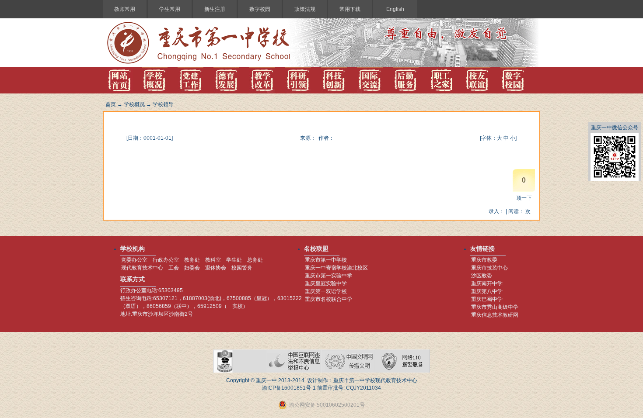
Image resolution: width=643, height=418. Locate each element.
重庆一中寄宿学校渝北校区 (336, 268)
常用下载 (349, 9)
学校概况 (134, 104)
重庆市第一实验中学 (328, 276)
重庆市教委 (484, 260)
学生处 (234, 260)
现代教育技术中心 (142, 268)
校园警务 (241, 268)
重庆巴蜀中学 (487, 299)
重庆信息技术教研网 (494, 315)
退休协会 (215, 268)
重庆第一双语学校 (326, 291)
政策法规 (304, 9)
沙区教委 (481, 276)
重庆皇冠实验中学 (326, 283)
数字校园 (259, 9)
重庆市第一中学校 (326, 260)
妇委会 (192, 268)
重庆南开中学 (487, 283)
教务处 (192, 260)
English (395, 9)
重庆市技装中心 (489, 268)
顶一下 (524, 198)
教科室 (213, 260)
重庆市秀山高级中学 (494, 307)
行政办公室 (166, 260)
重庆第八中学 (487, 291)
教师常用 (124, 9)
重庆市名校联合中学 (328, 299)
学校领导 (163, 104)
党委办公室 (134, 260)
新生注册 (214, 9)
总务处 (255, 260)
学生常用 (169, 9)
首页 (110, 104)
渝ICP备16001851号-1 (289, 388)
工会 (173, 268)
